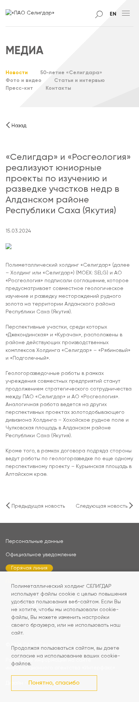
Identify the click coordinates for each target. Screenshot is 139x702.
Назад (18, 125)
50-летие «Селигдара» (71, 72)
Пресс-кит (19, 88)
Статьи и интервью (79, 80)
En (113, 14)
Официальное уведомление (41, 554)
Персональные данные (34, 541)
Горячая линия (29, 568)
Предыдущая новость (38, 506)
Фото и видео (24, 80)
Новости (17, 72)
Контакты (58, 88)
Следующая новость (102, 506)
